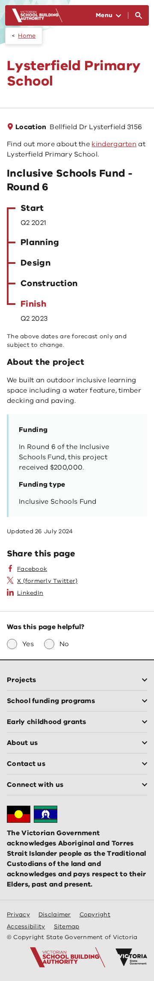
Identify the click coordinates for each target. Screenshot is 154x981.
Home (27, 36)
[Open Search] (138, 15)
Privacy (18, 914)
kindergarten (114, 144)
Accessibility (26, 926)
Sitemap (67, 926)
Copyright (95, 914)
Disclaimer (54, 914)
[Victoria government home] (131, 957)
